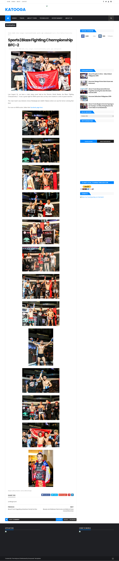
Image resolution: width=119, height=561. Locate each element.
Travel (22, 18)
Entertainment (57, 18)
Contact (24, 1)
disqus (66, 519)
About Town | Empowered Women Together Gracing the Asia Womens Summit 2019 (100, 90)
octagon (22, 33)
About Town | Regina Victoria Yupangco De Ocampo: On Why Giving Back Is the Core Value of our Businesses (101, 105)
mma (17, 33)
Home (8, 1)
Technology (44, 18)
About (18, 1)
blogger (59, 519)
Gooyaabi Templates (34, 558)
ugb (42, 33)
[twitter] (106, 1)
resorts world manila (30, 33)
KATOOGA (15, 9)
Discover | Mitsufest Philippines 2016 (100, 96)
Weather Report (105, 141)
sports (38, 33)
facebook (73, 519)
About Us (68, 18)
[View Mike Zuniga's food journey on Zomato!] (92, 197)
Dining (13, 1)
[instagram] (111, 1)
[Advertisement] (97, 54)
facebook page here (36, 107)
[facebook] (103, 1)
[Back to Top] (113, 559)
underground (47, 33)
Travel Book (89, 141)
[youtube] (108, 1)
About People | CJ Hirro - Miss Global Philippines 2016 (100, 75)
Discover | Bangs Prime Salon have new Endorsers (101, 82)
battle (13, 33)
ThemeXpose (15, 558)
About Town (32, 18)
